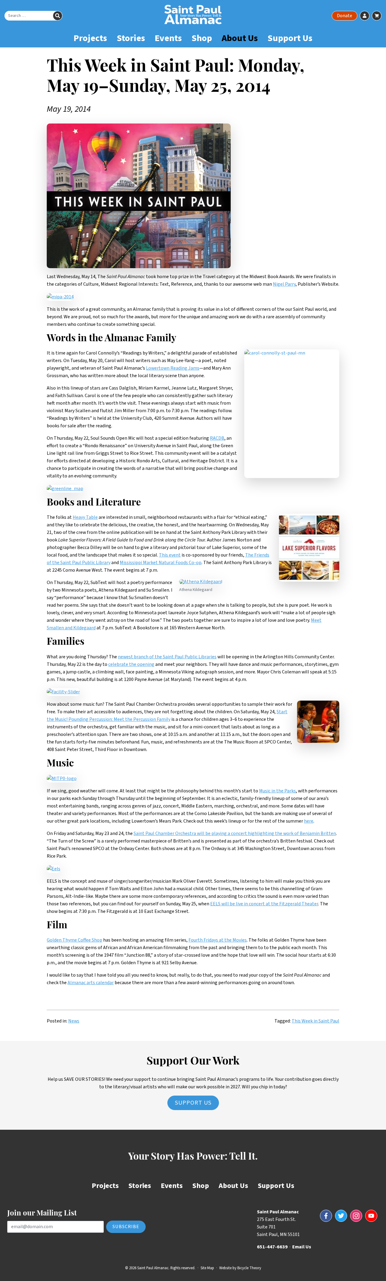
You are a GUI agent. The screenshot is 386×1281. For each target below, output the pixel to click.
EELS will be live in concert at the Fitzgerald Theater (264, 904)
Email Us (301, 1247)
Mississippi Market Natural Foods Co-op (160, 562)
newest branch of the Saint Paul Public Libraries (167, 656)
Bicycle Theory (249, 1268)
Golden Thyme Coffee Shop (74, 940)
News (73, 1021)
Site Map (207, 1268)
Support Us (289, 38)
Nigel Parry (284, 284)
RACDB (217, 438)
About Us (240, 38)
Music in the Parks (277, 791)
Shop (201, 38)
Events (168, 38)
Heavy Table (85, 517)
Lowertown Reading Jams (172, 368)
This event (170, 555)
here (308, 821)
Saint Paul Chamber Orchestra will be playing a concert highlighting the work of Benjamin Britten (235, 833)
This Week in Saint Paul (315, 1021)
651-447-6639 (272, 1247)
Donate (344, 15)
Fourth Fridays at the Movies (217, 940)
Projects (90, 38)
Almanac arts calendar (91, 982)
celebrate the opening (131, 664)
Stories (131, 38)
